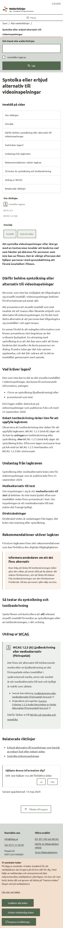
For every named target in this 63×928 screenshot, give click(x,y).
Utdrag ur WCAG (13, 179)
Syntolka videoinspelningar (23, 756)
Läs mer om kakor (11, 891)
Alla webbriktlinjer (20, 23)
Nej (52, 781)
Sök (33, 65)
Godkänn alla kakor (18, 902)
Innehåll (10, 234)
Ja (41, 781)
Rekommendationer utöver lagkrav (23, 162)
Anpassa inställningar (19, 921)
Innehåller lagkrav (16, 57)
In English (56, 3)
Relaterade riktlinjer (15, 188)
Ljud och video (26, 234)
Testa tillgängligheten (46, 852)
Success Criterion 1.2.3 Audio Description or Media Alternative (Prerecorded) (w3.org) (34, 704)
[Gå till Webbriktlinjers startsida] (18, 9)
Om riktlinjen (12, 115)
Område (9, 123)
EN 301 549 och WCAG (47, 838)
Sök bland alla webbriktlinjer (18, 41)
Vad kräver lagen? (14, 144)
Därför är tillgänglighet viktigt (47, 845)
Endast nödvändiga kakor (21, 912)
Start (4, 23)
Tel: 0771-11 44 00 (14, 844)
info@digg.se (11, 838)
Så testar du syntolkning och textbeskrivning (28, 171)
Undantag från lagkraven (18, 153)
